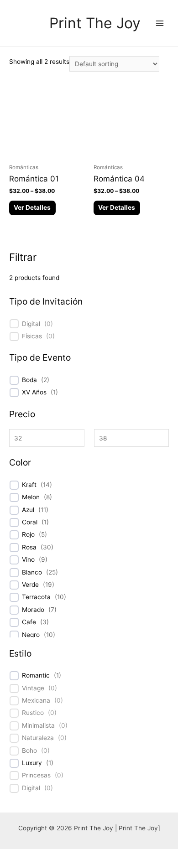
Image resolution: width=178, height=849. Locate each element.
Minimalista (38, 725)
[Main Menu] (160, 23)
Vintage (33, 688)
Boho (29, 750)
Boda (29, 379)
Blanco (32, 572)
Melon (31, 497)
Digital (31, 323)
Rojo (28, 534)
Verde (30, 584)
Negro (31, 634)
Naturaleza (38, 737)
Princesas (36, 775)
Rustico (33, 712)
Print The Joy (95, 23)
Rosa (29, 547)
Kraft (29, 484)
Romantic (36, 675)
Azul (28, 509)
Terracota (36, 597)
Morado (33, 609)
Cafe (29, 622)
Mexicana (36, 700)
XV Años (34, 392)
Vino (28, 559)
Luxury (32, 762)
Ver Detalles (32, 207)
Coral (29, 522)
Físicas (32, 336)
